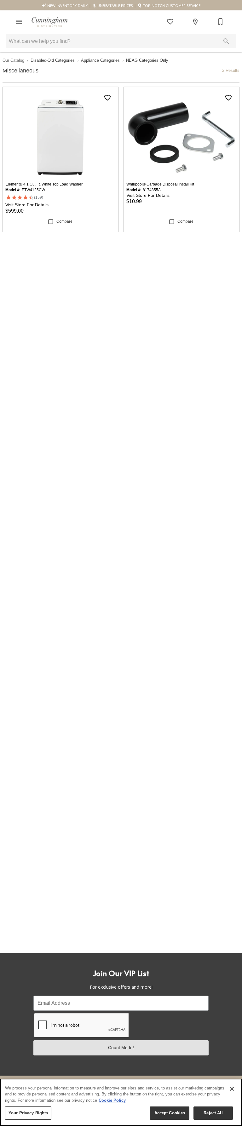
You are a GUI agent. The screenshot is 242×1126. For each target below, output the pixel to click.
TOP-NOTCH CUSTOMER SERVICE (171, 5)
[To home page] (50, 22)
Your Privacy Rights (28, 1113)
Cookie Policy (112, 1100)
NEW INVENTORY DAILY (67, 5)
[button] (18, 21)
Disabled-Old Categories (53, 60)
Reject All (213, 1113)
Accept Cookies (169, 1113)
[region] (121, 1102)
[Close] (232, 1089)
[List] (170, 21)
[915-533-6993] (220, 21)
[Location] (195, 21)
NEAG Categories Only (147, 60)
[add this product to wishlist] (107, 97)
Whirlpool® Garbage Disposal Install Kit (160, 184)
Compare (64, 221)
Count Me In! (121, 1047)
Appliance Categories (100, 60)
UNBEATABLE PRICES (114, 5)
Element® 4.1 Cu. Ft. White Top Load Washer (44, 184)
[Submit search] (226, 41)
